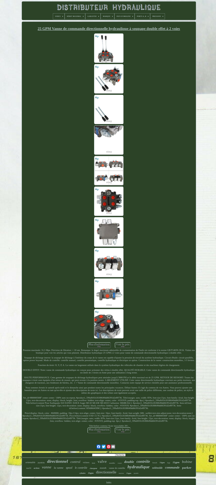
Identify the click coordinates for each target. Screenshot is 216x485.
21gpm (128, 473)
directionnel (57, 461)
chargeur (93, 468)
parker (186, 467)
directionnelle (106, 472)
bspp (168, 463)
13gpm (162, 462)
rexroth (103, 468)
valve (102, 461)
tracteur (121, 473)
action (36, 468)
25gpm (91, 473)
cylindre (82, 473)
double (129, 462)
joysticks (41, 463)
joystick (136, 473)
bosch (154, 463)
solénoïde (157, 467)
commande (172, 467)
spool (69, 467)
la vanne (58, 467)
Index (108, 482)
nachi (28, 468)
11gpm (176, 462)
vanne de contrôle (117, 468)
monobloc (112, 463)
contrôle (143, 461)
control (75, 462)
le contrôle (81, 467)
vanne (46, 467)
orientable (30, 462)
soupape (120, 463)
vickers (86, 462)
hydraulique (139, 466)
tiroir (93, 463)
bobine (187, 462)
